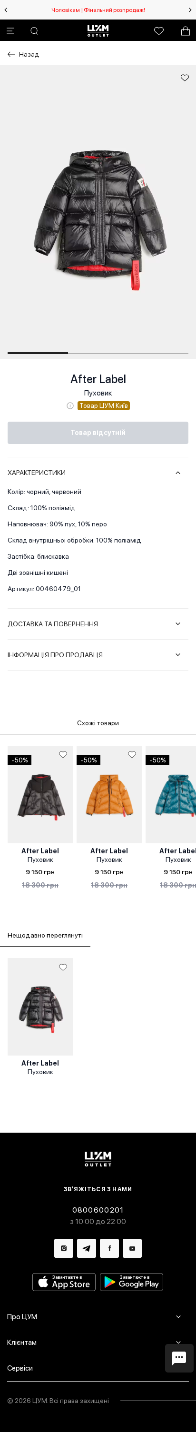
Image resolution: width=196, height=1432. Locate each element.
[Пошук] (34, 31)
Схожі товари (98, 723)
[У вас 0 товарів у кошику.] (185, 31)
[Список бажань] (159, 31)
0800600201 (98, 1210)
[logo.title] (98, 1159)
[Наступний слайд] (190, 10)
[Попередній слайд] (5, 10)
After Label (98, 379)
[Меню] (10, 31)
